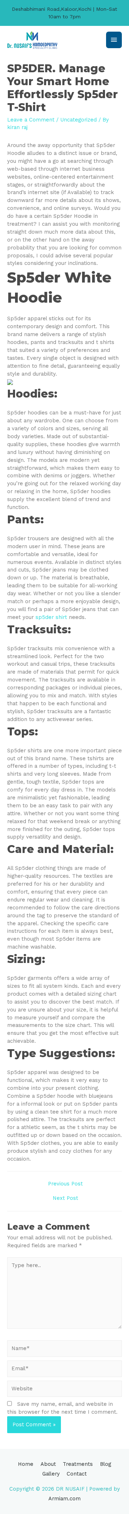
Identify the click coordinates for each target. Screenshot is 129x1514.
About (48, 1464)
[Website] (64, 1390)
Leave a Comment (30, 119)
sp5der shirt (51, 617)
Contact (77, 1474)
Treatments (78, 1464)
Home (25, 1464)
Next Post (65, 1198)
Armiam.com (64, 1498)
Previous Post (65, 1183)
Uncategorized (78, 119)
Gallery (51, 1474)
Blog (105, 1464)
